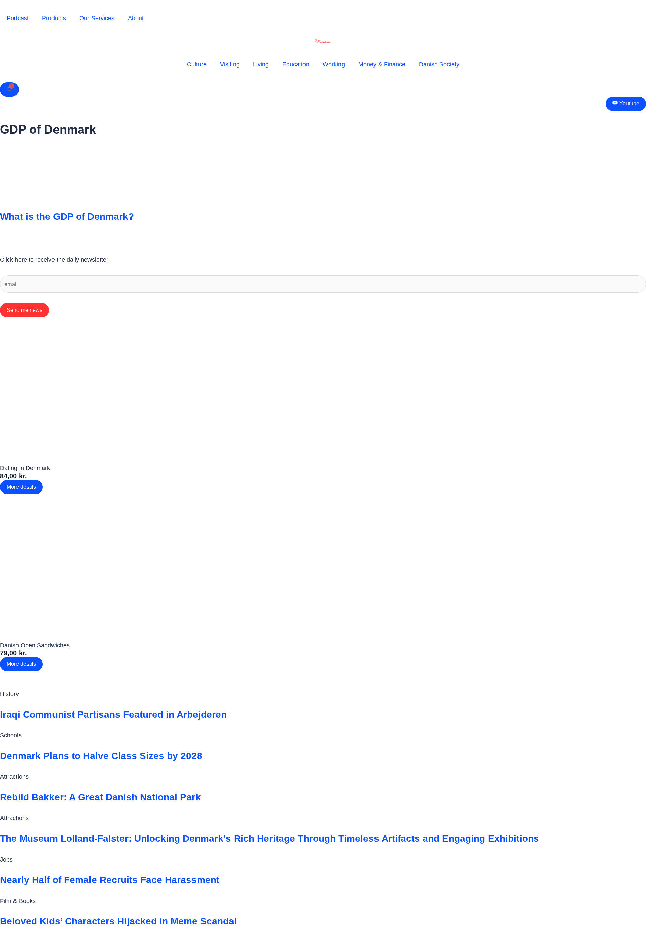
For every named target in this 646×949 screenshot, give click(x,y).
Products (54, 18)
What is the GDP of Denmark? (67, 216)
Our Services (96, 18)
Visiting (230, 64)
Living (261, 64)
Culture (197, 64)
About (136, 18)
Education (295, 64)
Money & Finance (381, 64)
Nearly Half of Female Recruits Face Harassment (109, 880)
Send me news (24, 310)
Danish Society (439, 64)
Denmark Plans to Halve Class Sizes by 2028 (101, 756)
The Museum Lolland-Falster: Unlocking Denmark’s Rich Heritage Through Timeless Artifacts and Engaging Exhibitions (269, 838)
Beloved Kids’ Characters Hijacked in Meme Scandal (118, 921)
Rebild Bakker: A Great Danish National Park (100, 797)
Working (334, 64)
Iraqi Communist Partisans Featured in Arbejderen (113, 714)
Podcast (18, 18)
